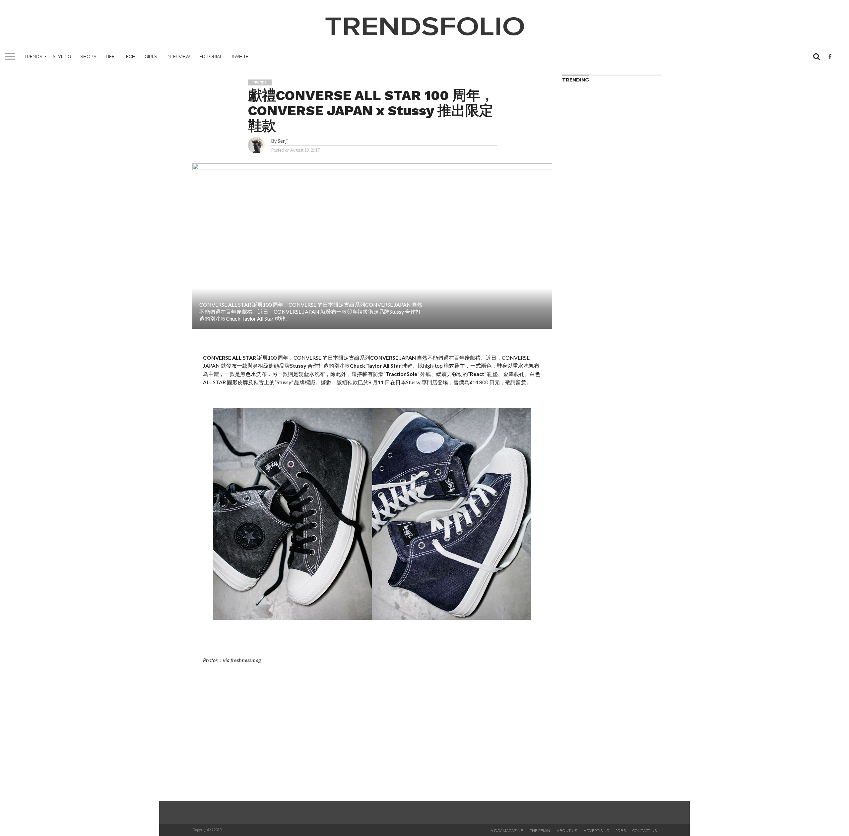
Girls (151, 56)
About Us (567, 830)
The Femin (540, 830)
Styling (62, 56)
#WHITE (239, 56)
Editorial (210, 56)
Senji (283, 141)
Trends (33, 56)
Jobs (621, 830)
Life (110, 56)
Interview (178, 56)
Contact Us (644, 830)
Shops (88, 56)
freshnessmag (245, 660)
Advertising (596, 830)
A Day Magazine (506, 830)
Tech (129, 56)
